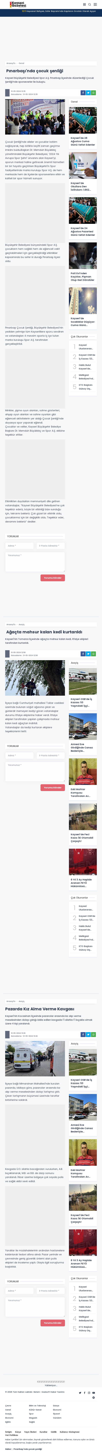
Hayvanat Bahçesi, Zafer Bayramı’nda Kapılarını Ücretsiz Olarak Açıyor (59, 11)
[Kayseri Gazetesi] (18, 4)
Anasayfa (11, 63)
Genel (21, 63)
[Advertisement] (51, 41)
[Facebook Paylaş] (83, 92)
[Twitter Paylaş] (88, 92)
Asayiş (21, 624)
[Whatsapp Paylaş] (93, 92)
